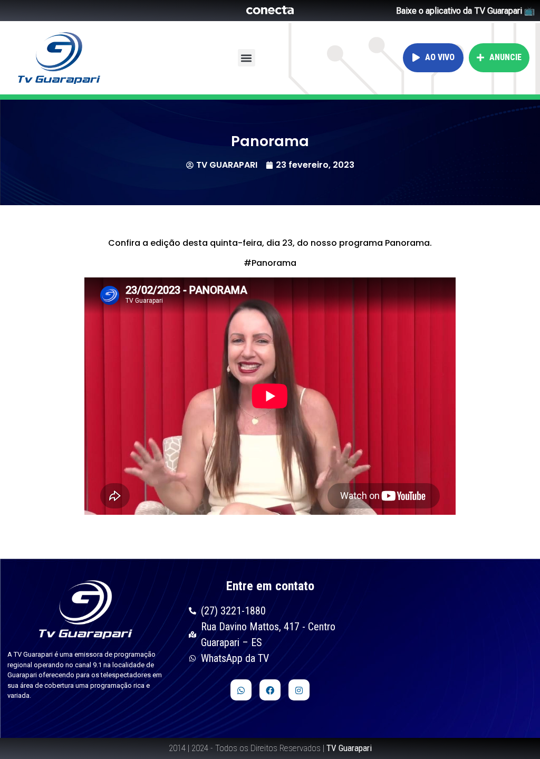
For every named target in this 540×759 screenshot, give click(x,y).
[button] (246, 57)
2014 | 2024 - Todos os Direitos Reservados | (270, 748)
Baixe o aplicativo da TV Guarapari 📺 (465, 11)
